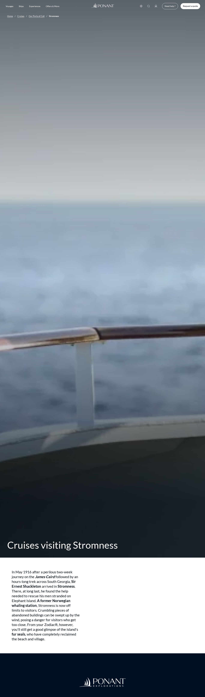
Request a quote (190, 6)
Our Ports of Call (37, 16)
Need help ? (170, 6)
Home (10, 16)
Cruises (20, 16)
